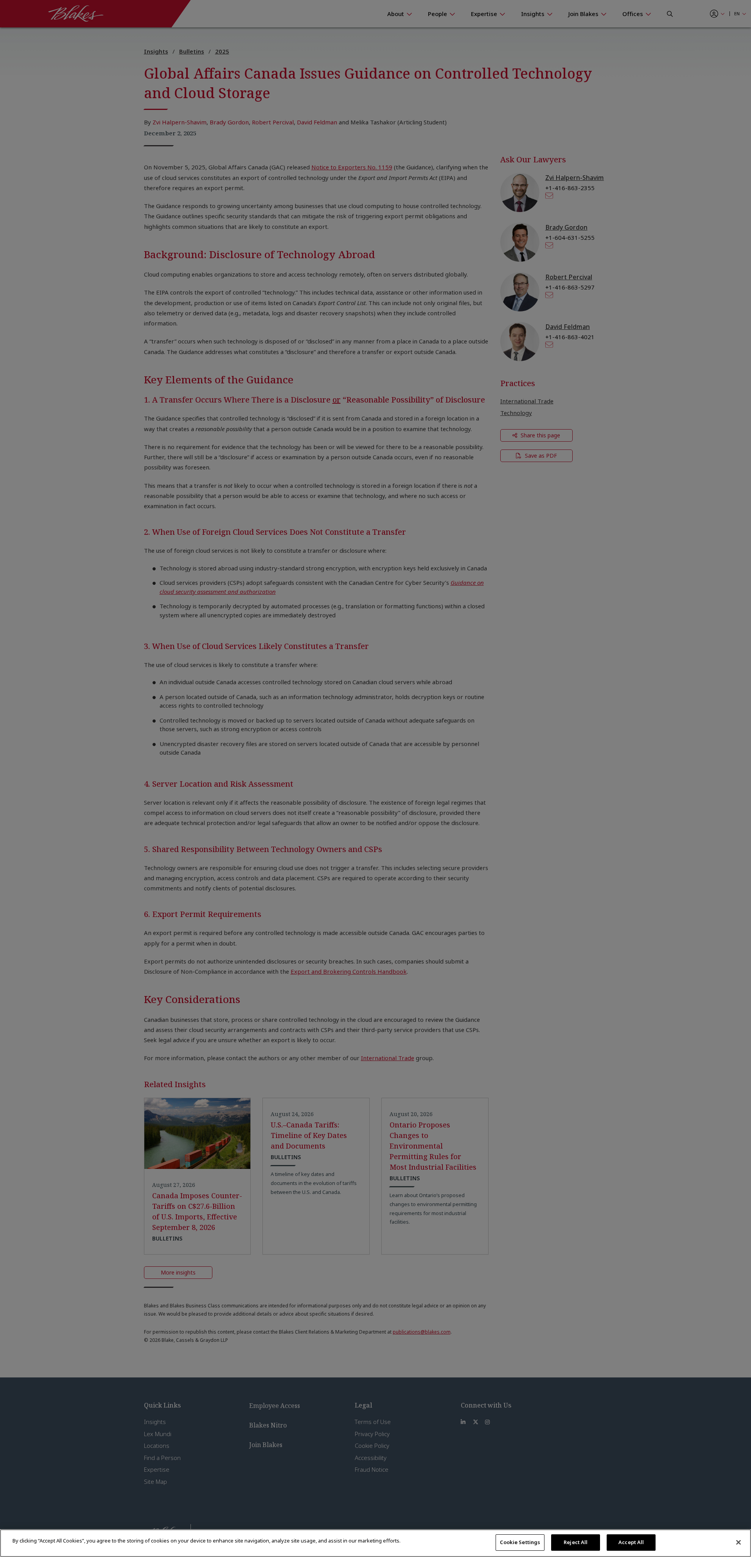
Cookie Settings (520, 1542)
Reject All (576, 1542)
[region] (375, 1543)
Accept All (631, 1542)
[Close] (738, 1542)
